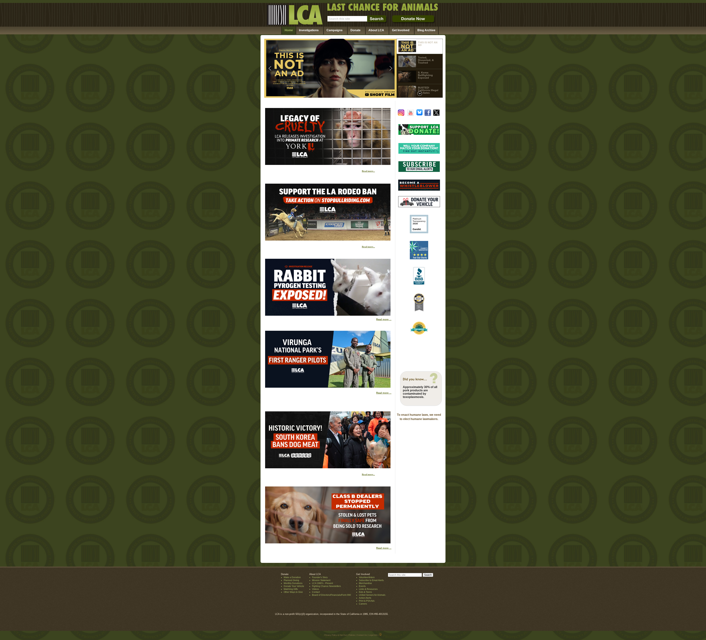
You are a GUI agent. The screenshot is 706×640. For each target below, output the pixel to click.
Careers (363, 604)
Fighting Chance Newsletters (326, 586)
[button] (330, 68)
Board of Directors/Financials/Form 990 (331, 595)
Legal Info (373, 635)
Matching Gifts (291, 589)
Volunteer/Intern (367, 577)
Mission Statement (321, 580)
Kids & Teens (365, 592)
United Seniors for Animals (372, 595)
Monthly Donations (293, 583)
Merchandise (365, 583)
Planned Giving (291, 580)
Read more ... (383, 319)
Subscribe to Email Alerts (371, 580)
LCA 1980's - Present (322, 583)
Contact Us (362, 635)
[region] (353, 68)
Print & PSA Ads (367, 601)
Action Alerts (365, 598)
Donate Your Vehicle (294, 586)
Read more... (368, 171)
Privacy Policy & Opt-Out (335, 635)
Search (428, 575)
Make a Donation (292, 577)
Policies (351, 635)
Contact (316, 592)
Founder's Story (320, 577)
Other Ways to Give (293, 592)
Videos (315, 589)
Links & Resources (368, 589)
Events (362, 586)
